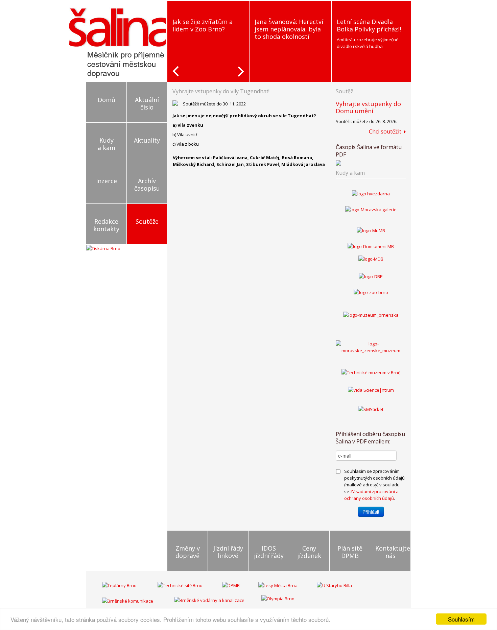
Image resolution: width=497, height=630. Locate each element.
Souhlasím (461, 619)
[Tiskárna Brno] (103, 248)
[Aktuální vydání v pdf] (371, 163)
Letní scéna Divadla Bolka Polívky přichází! (369, 25)
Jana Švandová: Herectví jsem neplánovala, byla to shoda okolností (289, 29)
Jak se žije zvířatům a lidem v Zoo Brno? (202, 25)
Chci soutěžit (385, 131)
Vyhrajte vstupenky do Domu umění (368, 107)
